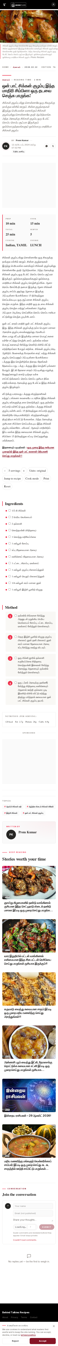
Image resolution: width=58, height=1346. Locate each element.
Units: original (37, 470)
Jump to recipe (12, 478)
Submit (46, 1227)
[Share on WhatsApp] (46, 146)
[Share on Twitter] (53, 146)
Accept (43, 1341)
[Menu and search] (4, 4)
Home (5, 67)
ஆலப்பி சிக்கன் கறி (12, 806)
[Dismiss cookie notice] (53, 1326)
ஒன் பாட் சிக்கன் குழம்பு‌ (33, 813)
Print (46, 478)
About (5, 1317)
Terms (24, 1317)
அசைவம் (17, 67)
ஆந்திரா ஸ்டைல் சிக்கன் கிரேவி (40, 806)
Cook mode (32, 478)
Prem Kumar (22, 140)
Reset (7, 486)
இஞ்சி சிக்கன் (10, 813)
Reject (15, 1341)
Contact (33, 1317)
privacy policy (28, 1335)
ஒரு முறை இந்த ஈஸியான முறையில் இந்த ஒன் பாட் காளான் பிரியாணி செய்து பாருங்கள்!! (28, 451)
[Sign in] (53, 4)
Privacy (14, 1317)
